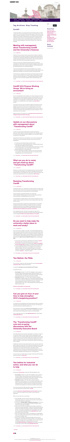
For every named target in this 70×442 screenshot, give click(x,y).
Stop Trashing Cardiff (40, 81)
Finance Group (25, 81)
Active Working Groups (44, 19)
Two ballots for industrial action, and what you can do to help (25, 364)
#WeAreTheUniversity (22, 422)
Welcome (15, 19)
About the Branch (17, 20)
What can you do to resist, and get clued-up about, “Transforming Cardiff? (24, 162)
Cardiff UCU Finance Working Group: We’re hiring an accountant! (26, 88)
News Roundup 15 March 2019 (31, 117)
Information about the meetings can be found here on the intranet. (25, 208)
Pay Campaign (18, 253)
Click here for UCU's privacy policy (36, 440)
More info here (36, 173)
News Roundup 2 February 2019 (27, 357)
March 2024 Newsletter (50, 41)
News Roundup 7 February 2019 (27, 288)
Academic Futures (21, 19)
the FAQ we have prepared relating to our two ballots (29, 213)
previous (20, 372)
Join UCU (36, 20)
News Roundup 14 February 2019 (28, 253)
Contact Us (41, 20)
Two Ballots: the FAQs (23, 258)
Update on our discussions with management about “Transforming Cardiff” (25, 124)
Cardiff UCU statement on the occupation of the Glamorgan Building (51, 34)
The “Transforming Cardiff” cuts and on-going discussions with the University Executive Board (25, 325)
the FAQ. (31, 388)
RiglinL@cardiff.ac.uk (32, 313)
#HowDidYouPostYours (34, 423)
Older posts (15, 429)
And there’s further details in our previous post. (21, 286)
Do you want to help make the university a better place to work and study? (26, 223)
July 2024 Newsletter (50, 40)
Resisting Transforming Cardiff (23, 182)
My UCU (22, 250)
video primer (24, 355)
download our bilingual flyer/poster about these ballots (27, 391)
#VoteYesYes (30, 422)
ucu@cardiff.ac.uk (34, 411)
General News (18, 81)
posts (23, 372)
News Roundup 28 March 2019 (31, 81)
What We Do (23, 20)
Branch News (28, 19)
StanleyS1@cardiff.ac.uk (18, 314)
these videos (36, 100)
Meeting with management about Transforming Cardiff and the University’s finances (26, 47)
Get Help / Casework (30, 20)
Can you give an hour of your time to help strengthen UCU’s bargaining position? (26, 295)
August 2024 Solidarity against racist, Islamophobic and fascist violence (51, 31)
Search (48, 23)
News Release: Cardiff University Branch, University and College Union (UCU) (51, 38)
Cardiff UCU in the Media (35, 19)
